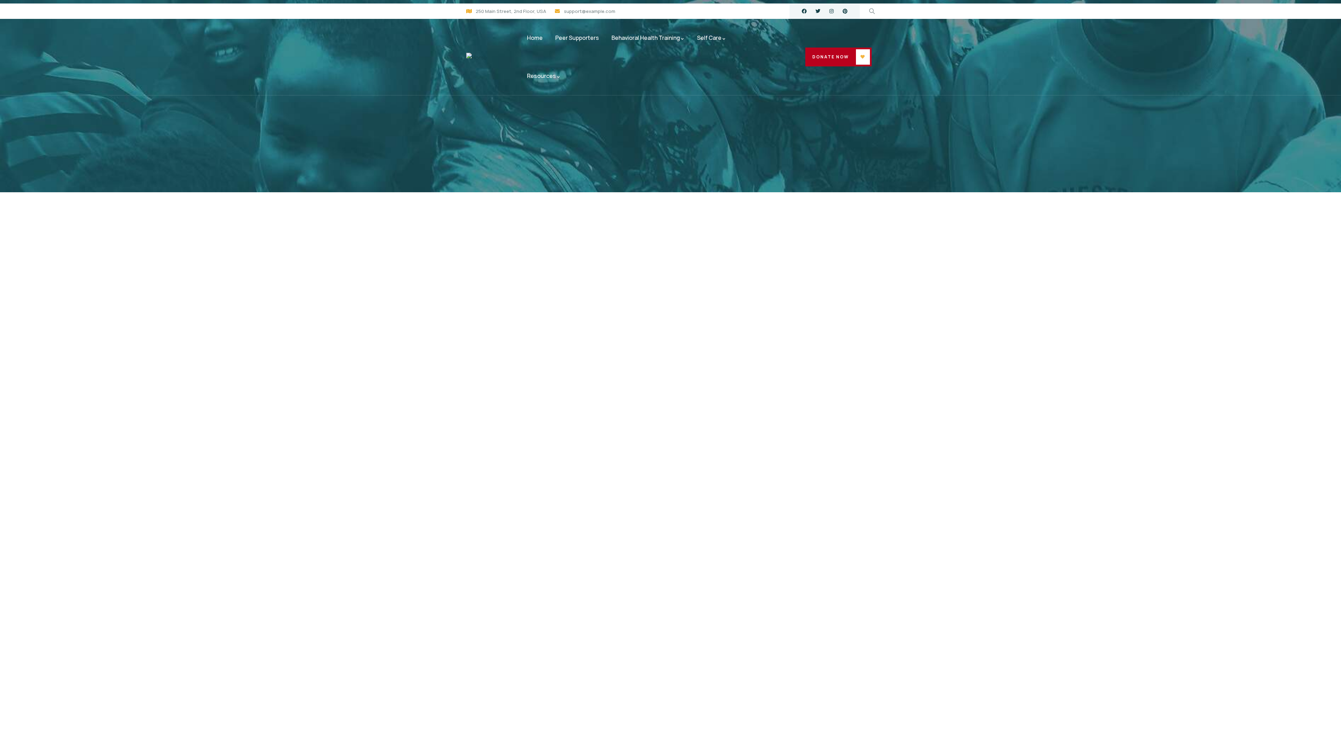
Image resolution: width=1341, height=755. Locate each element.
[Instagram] (831, 11)
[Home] (476, 58)
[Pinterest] (845, 11)
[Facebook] (804, 11)
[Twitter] (817, 11)
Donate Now (830, 57)
